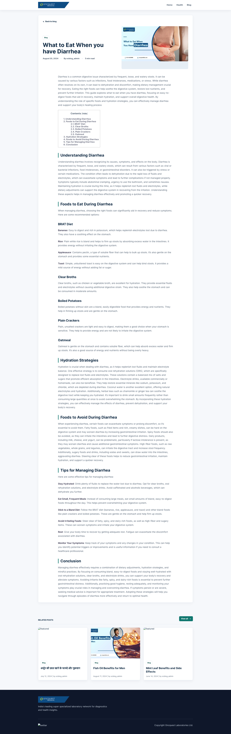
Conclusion (70, 144)
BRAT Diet (78, 124)
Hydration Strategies (75, 136)
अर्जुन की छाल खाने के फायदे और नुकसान (61, 668)
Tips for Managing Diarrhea (79, 142)
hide (84, 113)
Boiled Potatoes (81, 129)
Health (179, 5)
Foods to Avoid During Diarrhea (81, 139)
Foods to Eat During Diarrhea (79, 121)
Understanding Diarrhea (77, 118)
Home (169, 5)
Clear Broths (79, 126)
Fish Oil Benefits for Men (109, 668)
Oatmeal (77, 134)
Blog (189, 5)
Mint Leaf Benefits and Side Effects (164, 670)
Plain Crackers (80, 131)
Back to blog (51, 21)
